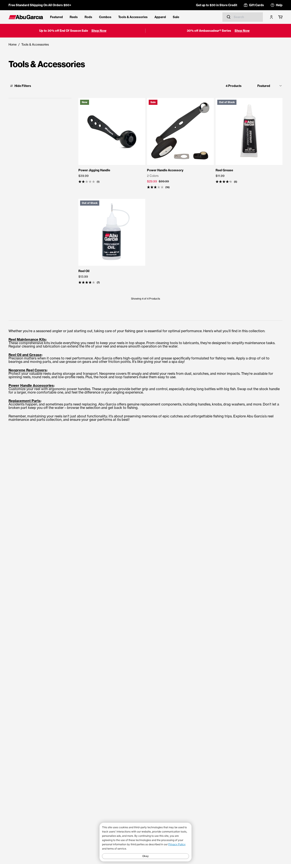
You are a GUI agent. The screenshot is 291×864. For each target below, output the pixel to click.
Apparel (160, 17)
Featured (56, 17)
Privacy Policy (177, 844)
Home (13, 44)
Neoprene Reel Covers (28, 370)
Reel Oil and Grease (25, 355)
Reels (74, 17)
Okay (145, 856)
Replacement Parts (24, 401)
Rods (88, 17)
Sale (176, 17)
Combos (105, 17)
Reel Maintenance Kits (27, 339)
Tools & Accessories (133, 17)
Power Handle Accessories (31, 385)
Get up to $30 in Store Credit (216, 5)
